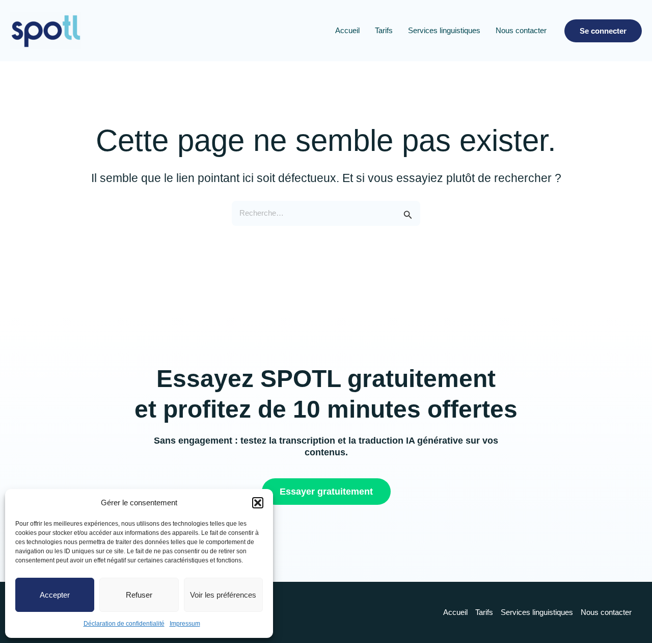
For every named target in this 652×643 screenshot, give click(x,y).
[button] (258, 503)
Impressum (185, 623)
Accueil (347, 30)
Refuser (139, 594)
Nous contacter (521, 30)
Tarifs (384, 30)
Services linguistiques (444, 30)
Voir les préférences (223, 594)
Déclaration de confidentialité (124, 623)
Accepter (55, 594)
